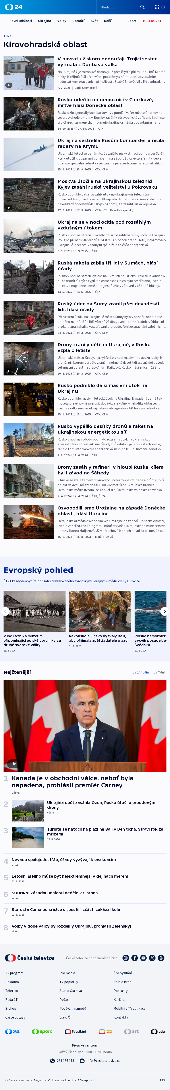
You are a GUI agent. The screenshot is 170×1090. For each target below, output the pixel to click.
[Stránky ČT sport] (42, 1031)
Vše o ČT (66, 1017)
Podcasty (121, 990)
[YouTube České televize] (143, 958)
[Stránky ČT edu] (158, 1031)
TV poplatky (69, 981)
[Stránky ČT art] (131, 1031)
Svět (94, 20)
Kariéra (119, 999)
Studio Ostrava (71, 990)
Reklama (12, 981)
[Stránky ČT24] (12, 1031)
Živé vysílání (123, 973)
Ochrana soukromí (60, 1080)
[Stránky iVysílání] (75, 1031)
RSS (162, 1080)
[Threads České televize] (161, 958)
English (38, 1080)
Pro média (67, 973)
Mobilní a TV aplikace (129, 1008)
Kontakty (121, 1017)
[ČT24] (13, 7)
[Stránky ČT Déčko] (105, 1031)
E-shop (10, 1008)
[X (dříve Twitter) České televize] (152, 958)
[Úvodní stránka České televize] (30, 958)
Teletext (11, 990)
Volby (61, 20)
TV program (14, 973)
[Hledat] (142, 7)
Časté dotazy (15, 1017)
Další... (109, 20)
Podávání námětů (73, 1008)
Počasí (65, 999)
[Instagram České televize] (125, 958)
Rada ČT (11, 999)
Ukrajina (44, 20)
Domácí (78, 20)
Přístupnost (86, 1080)
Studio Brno (122, 981)
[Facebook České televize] (134, 958)
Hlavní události (20, 20)
